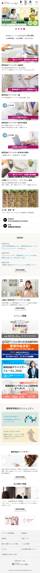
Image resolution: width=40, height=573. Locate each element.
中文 (24, 561)
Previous (3, 520)
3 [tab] (21, 29)
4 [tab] (24, 29)
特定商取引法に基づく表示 (9, 554)
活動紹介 (4, 538)
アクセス (4, 549)
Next (38, 520)
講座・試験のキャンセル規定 (10, 544)
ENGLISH (17, 561)
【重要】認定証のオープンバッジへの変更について (19, 265)
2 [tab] (19, 29)
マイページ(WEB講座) (8, 533)
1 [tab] (16, 29)
